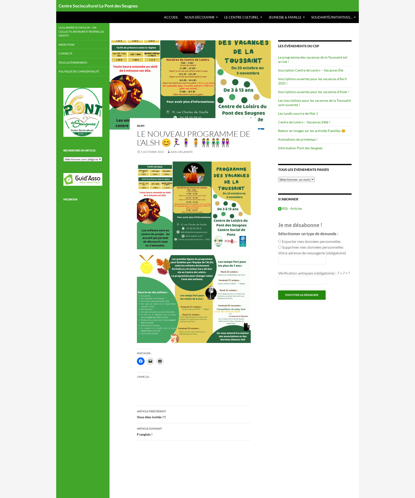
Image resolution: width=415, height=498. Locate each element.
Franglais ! (149, 431)
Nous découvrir (199, 17)
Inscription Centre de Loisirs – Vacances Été (310, 70)
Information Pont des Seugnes (300, 148)
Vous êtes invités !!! (151, 414)
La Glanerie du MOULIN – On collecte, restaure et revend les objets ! (81, 31)
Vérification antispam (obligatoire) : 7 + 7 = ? (314, 273)
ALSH (140, 125)
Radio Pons (66, 44)
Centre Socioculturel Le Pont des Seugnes (98, 5)
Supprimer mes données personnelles (312, 247)
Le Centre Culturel (241, 17)
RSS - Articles (291, 208)
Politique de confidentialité (79, 71)
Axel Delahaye (182, 152)
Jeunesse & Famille (285, 17)
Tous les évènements (73, 62)
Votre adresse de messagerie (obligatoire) (312, 253)
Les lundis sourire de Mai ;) (298, 113)
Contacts (65, 53)
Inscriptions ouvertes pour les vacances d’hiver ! (313, 92)
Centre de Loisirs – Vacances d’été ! (304, 122)
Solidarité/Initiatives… (331, 17)
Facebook (70, 199)
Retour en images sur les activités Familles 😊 (311, 131)
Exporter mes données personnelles (311, 241)
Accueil (171, 17)
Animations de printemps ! (298, 139)
